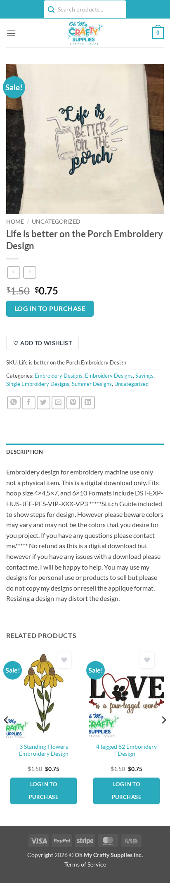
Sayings (144, 375)
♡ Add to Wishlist (42, 342)
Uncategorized (56, 221)
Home (15, 221)
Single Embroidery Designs (37, 384)
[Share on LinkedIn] (88, 402)
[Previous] (7, 736)
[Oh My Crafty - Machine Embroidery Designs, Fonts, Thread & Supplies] (84, 33)
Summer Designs (92, 384)
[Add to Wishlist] (64, 660)
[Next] (163, 736)
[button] (11, 33)
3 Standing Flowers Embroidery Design (43, 750)
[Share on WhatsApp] (14, 402)
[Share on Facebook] (28, 402)
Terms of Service (85, 864)
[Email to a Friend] (58, 402)
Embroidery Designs (59, 375)
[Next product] (13, 272)
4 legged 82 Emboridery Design (126, 750)
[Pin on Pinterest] (73, 402)
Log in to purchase (49, 308)
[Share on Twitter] (43, 402)
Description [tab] (24, 452)
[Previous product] (29, 272)
